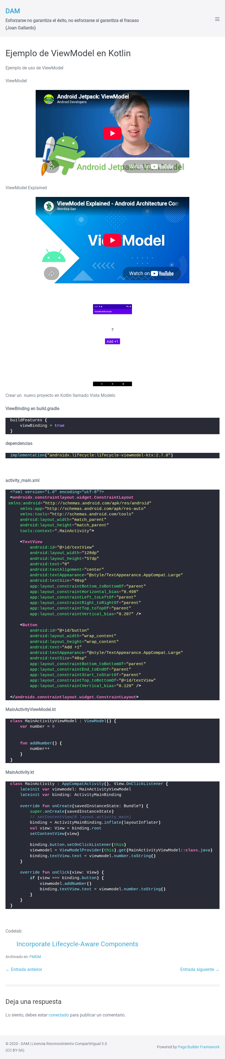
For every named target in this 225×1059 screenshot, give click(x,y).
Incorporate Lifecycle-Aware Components (77, 944)
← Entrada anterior (23, 969)
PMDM (35, 956)
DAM (12, 11)
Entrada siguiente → (200, 969)
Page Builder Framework (199, 1047)
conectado (59, 1015)
